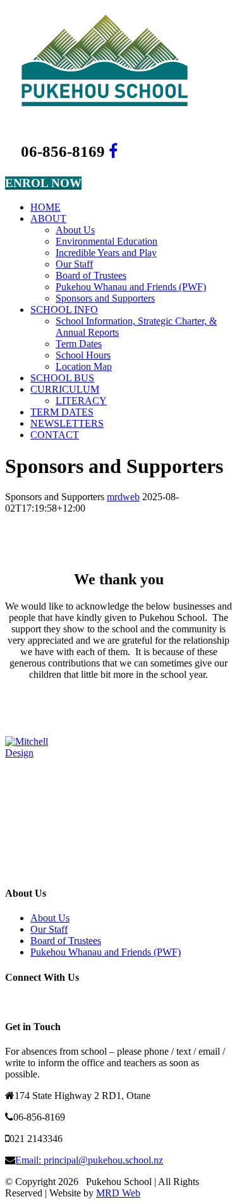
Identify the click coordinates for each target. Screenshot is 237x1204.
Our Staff (49, 929)
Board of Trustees (65, 940)
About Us (50, 917)
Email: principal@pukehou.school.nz (89, 1160)
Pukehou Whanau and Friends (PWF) (105, 952)
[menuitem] (131, 207)
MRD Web (118, 1193)
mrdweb (123, 496)
